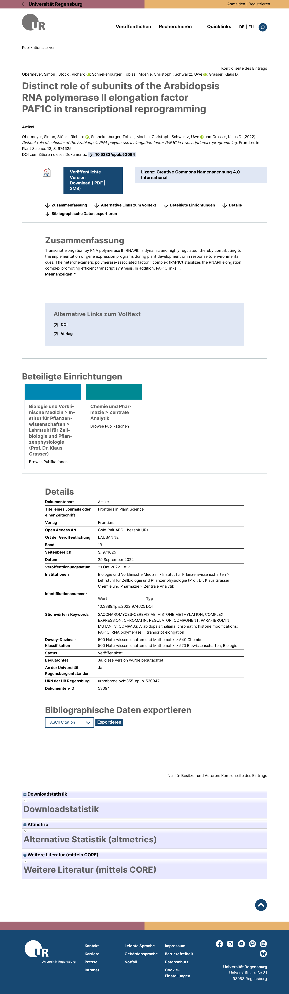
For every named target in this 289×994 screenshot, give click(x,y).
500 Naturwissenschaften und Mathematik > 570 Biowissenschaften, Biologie (167, 645)
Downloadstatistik (46, 794)
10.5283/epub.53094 (115, 154)
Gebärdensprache (141, 954)
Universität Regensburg (56, 4)
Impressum (175, 946)
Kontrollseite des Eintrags (244, 68)
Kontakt (92, 946)
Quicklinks (219, 26)
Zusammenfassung (69, 205)
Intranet (92, 970)
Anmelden (236, 4)
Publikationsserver (38, 47)
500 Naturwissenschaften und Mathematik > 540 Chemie (149, 639)
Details (235, 205)
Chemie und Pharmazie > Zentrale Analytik (136, 586)
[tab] (144, 809)
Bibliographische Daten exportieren (84, 213)
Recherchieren (175, 26)
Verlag (67, 333)
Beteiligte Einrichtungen (192, 205)
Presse (91, 962)
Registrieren (259, 4)
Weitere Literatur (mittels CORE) (62, 854)
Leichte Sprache (140, 946)
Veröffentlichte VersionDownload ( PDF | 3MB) (87, 180)
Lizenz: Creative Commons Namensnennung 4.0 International (190, 174)
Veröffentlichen (133, 26)
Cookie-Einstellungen (177, 973)
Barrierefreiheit (179, 954)
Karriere (92, 954)
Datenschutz (177, 962)
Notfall (131, 962)
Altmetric (37, 824)
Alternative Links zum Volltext (128, 205)
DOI (64, 324)
